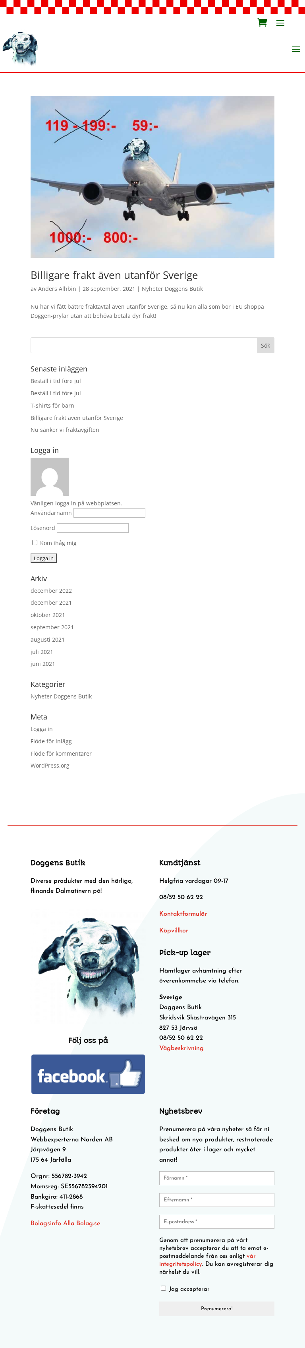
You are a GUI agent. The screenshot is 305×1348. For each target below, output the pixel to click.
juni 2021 (43, 663)
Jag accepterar (188, 1289)
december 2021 (51, 602)
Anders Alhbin (57, 288)
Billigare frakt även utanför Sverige (114, 275)
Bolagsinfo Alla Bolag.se (65, 1223)
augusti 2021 (48, 639)
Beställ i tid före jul (56, 381)
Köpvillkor (173, 931)
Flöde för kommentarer (61, 753)
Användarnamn (51, 512)
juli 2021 (42, 652)
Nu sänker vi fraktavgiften (65, 429)
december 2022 (51, 590)
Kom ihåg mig (58, 543)
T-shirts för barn (52, 405)
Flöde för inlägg (51, 741)
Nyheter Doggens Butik (172, 288)
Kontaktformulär (183, 914)
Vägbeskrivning (181, 1048)
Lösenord (43, 528)
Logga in (42, 729)
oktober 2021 (48, 615)
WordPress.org (50, 765)
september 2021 (52, 627)
